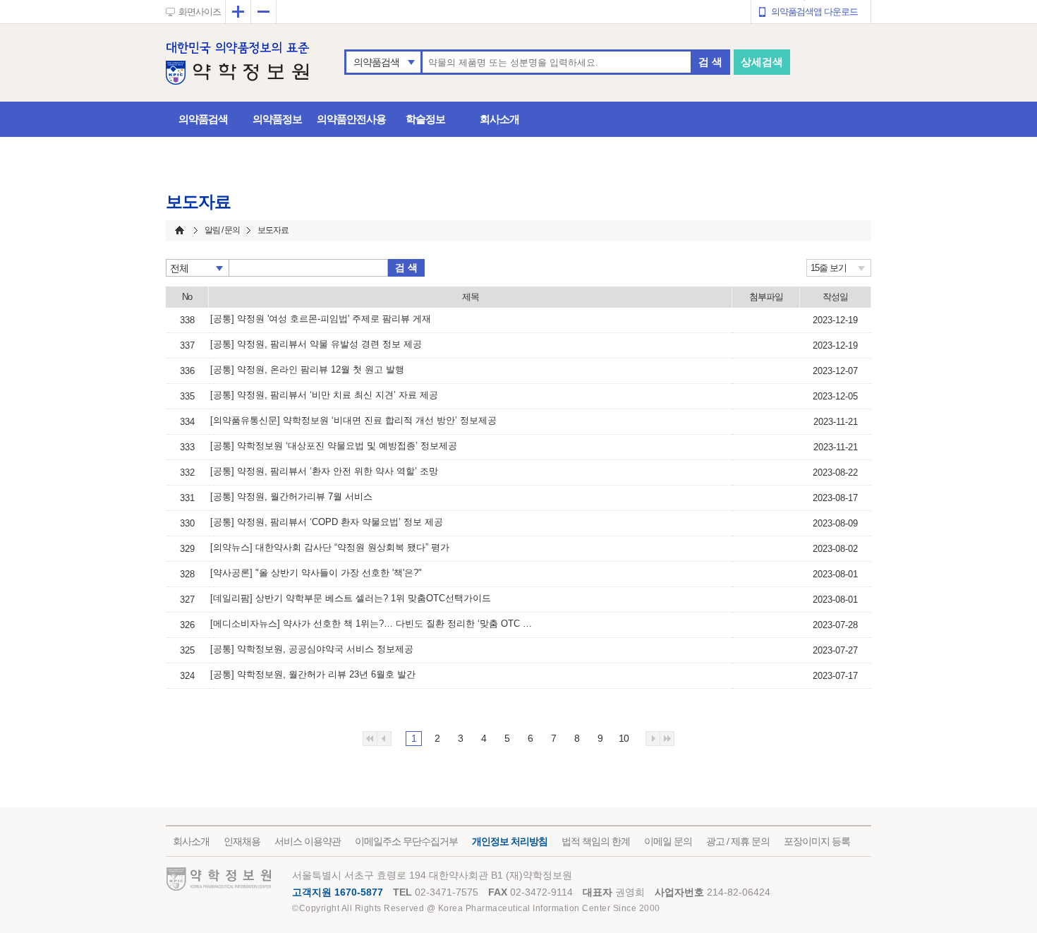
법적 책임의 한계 (596, 841)
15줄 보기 (829, 268)
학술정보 (425, 119)
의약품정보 (277, 119)
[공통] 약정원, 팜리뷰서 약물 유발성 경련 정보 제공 (316, 344)
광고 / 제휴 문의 (738, 841)
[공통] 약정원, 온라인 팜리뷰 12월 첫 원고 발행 (307, 369)
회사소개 (499, 119)
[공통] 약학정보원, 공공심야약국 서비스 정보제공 (311, 649)
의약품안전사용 (351, 119)
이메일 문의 (668, 841)
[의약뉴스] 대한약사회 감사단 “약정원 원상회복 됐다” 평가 (329, 547)
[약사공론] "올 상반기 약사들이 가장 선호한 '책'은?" (316, 572)
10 (624, 738)
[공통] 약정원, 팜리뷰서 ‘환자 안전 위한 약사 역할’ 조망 (324, 471)
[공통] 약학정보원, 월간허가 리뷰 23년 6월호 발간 (313, 674)
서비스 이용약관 (307, 841)
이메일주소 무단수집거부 (406, 841)
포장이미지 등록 (817, 841)
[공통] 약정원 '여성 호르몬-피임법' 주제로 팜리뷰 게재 (320, 318)
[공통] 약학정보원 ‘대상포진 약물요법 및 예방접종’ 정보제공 (333, 445)
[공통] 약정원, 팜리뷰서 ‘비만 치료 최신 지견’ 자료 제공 (324, 395)
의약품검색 (376, 62)
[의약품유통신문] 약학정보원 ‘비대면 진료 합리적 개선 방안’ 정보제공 (353, 420)
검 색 (710, 62)
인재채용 (242, 841)
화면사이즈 (199, 11)
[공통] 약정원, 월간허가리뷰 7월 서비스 (291, 496)
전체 (179, 268)
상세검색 (762, 62)
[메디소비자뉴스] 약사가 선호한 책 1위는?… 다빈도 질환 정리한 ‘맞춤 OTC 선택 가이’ (372, 623)
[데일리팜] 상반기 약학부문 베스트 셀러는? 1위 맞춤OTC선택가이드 (350, 598)
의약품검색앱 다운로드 (814, 11)
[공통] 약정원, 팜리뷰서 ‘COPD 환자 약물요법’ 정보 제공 (326, 522)
